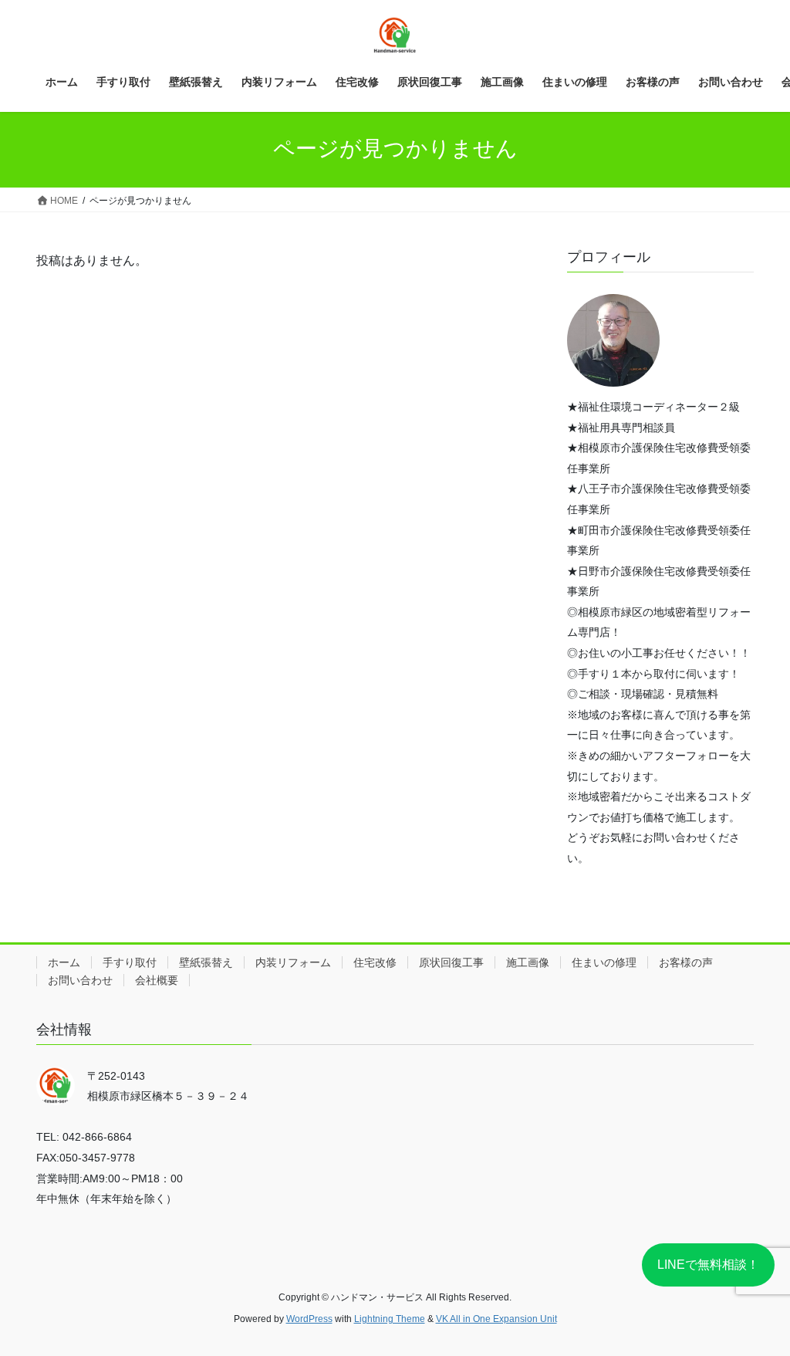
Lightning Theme (389, 1319)
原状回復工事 (451, 962)
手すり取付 (130, 962)
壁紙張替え (206, 962)
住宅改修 (375, 962)
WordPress (309, 1319)
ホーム (64, 962)
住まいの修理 (604, 962)
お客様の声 (686, 962)
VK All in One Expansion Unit (496, 1319)
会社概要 (156, 980)
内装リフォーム (293, 962)
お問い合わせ (80, 980)
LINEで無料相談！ (708, 1264)
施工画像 (527, 962)
